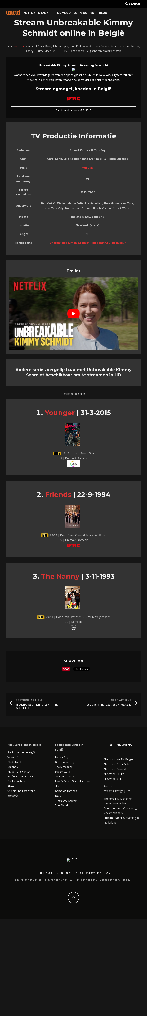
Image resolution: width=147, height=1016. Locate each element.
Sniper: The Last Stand (21, 791)
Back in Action (16, 781)
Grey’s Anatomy (64, 762)
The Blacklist (63, 805)
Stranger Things (64, 776)
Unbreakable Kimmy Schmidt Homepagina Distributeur (88, 243)
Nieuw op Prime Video (117, 764)
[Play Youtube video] (73, 313)
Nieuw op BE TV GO (116, 774)
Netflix (29, 12)
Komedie (19, 46)
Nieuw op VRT (112, 778)
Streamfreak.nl (113, 818)
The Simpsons (64, 767)
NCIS (58, 796)
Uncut (46, 873)
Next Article (121, 700)
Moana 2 (13, 767)
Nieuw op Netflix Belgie (118, 759)
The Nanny (60, 576)
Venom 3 (13, 757)
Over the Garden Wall (109, 705)
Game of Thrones (66, 791)
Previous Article (29, 700)
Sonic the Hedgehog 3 (21, 752)
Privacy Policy (95, 873)
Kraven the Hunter (18, 771)
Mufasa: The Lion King (21, 776)
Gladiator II (14, 762)
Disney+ (44, 12)
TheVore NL (111, 798)
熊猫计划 (12, 796)
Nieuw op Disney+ (115, 769)
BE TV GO (80, 12)
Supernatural (63, 771)
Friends (58, 494)
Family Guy (62, 757)
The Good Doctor (66, 800)
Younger (60, 413)
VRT (93, 12)
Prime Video (62, 12)
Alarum (11, 786)
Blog (103, 12)
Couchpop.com (113, 808)
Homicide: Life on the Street (37, 706)
